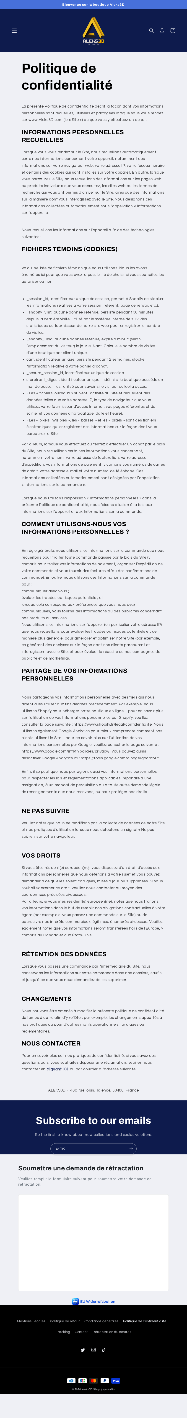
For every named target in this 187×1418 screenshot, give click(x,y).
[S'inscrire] (131, 1148)
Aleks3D (87, 1389)
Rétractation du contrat (112, 1332)
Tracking (63, 1332)
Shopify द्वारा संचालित (104, 1389)
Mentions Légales (31, 1321)
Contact (81, 1332)
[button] (14, 30)
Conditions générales (101, 1321)
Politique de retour (65, 1321)
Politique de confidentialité (144, 1321)
